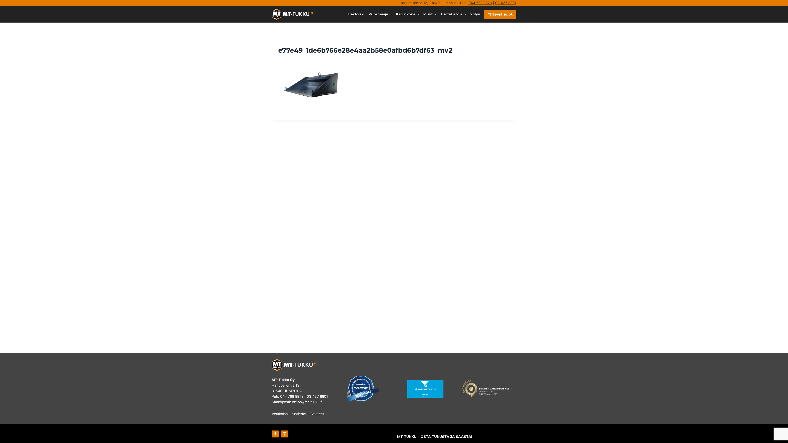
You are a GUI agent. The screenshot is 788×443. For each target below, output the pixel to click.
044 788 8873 (480, 3)
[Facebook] (275, 433)
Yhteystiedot (500, 14)
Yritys (475, 14)
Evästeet (317, 414)
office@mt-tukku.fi (307, 402)
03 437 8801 (505, 3)
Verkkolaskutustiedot (289, 414)
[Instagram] (284, 433)
